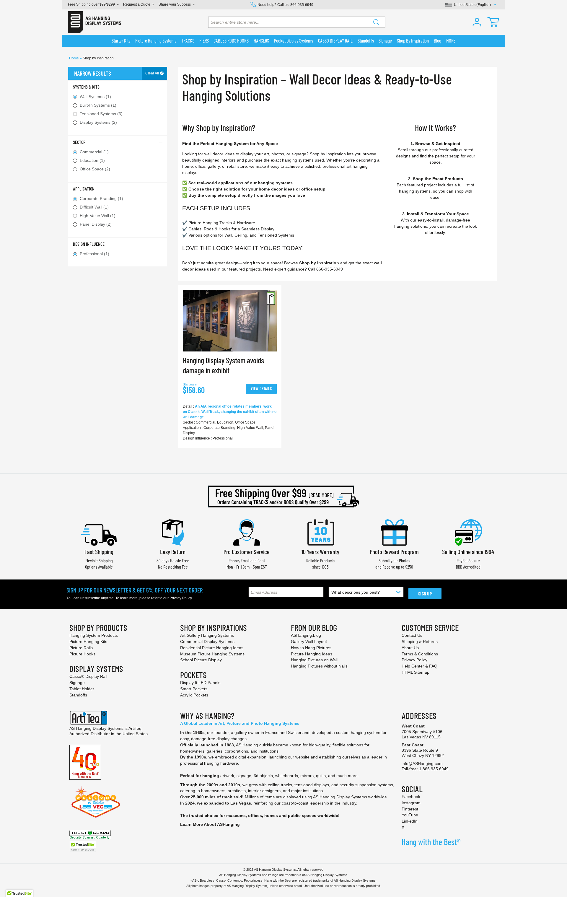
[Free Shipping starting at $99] (283, 496)
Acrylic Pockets (194, 695)
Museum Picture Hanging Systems (212, 654)
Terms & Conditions (420, 654)
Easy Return (172, 551)
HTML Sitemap (415, 672)
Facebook (411, 796)
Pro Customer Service (247, 551)
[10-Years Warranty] (320, 532)
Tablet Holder (81, 688)
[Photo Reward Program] (394, 532)
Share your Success (175, 4)
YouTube (410, 815)
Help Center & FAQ (419, 666)
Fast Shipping (98, 551)
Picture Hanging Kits (88, 641)
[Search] (376, 22)
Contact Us (412, 635)
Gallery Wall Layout (309, 641)
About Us (410, 647)
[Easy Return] (172, 532)
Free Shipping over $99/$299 (91, 4)
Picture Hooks (82, 654)
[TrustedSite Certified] (82, 846)
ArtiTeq (134, 728)
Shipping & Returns (420, 641)
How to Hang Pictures (311, 647)
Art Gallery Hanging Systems (207, 635)
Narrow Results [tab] (92, 73)
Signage (77, 682)
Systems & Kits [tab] (86, 86)
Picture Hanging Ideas (311, 654)
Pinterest (410, 809)
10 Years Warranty (320, 551)
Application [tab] (83, 188)
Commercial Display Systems (207, 641)
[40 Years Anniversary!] (85, 762)
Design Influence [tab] (89, 244)
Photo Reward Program (394, 551)
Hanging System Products (93, 635)
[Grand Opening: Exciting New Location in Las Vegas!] (95, 801)
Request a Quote (136, 4)
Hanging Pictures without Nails (319, 666)
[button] (476, 22)
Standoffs (78, 695)
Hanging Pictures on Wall (314, 659)
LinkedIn (410, 821)
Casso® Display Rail (88, 676)
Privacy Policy (181, 598)
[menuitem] (121, 41)
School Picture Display (201, 659)
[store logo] (94, 22)
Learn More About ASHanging (210, 824)
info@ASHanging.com (422, 763)
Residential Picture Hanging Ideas (211, 647)
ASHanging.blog (306, 635)
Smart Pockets (193, 688)
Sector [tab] (79, 142)
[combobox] (296, 22)
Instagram (411, 802)
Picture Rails (81, 647)
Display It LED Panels (200, 682)
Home (74, 58)
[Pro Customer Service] (246, 532)
